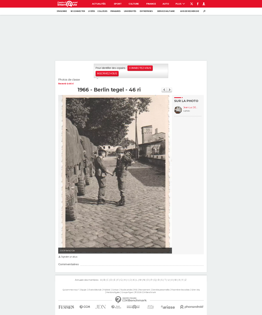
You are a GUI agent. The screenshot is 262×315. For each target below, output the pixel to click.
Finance (151, 3)
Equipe (83, 290)
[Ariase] (168, 307)
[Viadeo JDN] (150, 307)
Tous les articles (126, 290)
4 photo (186, 111)
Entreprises (146, 11)
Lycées (91, 11)
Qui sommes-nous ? (70, 290)
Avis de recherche (189, 11)
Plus (179, 3)
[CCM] (84, 307)
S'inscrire (62, 11)
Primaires (115, 11)
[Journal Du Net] (100, 307)
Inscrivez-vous (107, 73)
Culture (134, 3)
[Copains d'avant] (133, 307)
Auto (166, 3)
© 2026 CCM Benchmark (145, 292)
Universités (130, 11)
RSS (135, 290)
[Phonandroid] (192, 307)
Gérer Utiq (195, 290)
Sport (117, 3)
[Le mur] (169, 90)
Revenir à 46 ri (66, 83)
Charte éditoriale (94, 290)
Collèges (102, 11)
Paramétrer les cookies (180, 290)
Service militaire (166, 11)
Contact (115, 290)
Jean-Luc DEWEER (190, 107)
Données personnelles (161, 290)
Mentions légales (113, 292)
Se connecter (78, 11)
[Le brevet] (164, 90)
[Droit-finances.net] (116, 307)
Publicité (106, 290)
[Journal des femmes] (66, 307)
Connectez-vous (140, 68)
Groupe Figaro (127, 292)
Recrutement (144, 290)
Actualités (99, 3)
